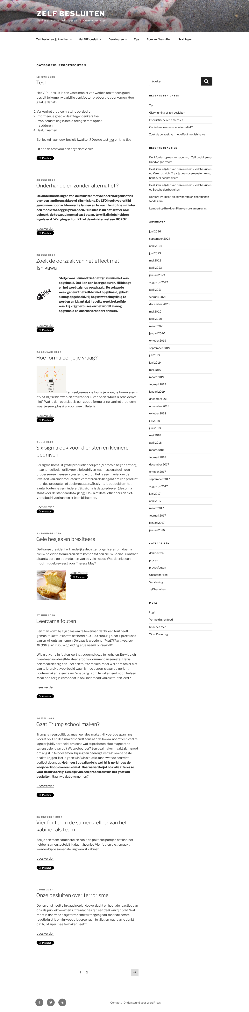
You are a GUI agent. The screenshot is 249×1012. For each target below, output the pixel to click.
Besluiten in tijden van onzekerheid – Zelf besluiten (180, 169)
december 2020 (159, 304)
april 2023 (155, 267)
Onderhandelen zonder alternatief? (77, 186)
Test (41, 82)
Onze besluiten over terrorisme (72, 895)
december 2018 (159, 398)
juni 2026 (155, 231)
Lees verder (45, 228)
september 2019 (159, 348)
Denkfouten (116, 39)
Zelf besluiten (71, 13)
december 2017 (159, 464)
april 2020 (155, 318)
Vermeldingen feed (161, 619)
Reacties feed (157, 627)
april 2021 (155, 289)
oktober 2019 (157, 340)
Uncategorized (158, 574)
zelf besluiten (157, 589)
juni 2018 (155, 428)
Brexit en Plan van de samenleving (185, 208)
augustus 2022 (158, 282)
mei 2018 (155, 435)
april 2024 (155, 245)
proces (153, 560)
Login (152, 612)
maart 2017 (156, 508)
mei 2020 (155, 311)
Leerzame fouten (56, 621)
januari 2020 (157, 333)
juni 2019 (155, 362)
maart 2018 (156, 449)
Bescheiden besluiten (166, 189)
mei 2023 (155, 260)
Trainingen (185, 39)
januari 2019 (157, 391)
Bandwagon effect (160, 161)
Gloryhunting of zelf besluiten (167, 112)
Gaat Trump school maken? (68, 724)
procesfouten (157, 567)
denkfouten (156, 553)
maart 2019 (156, 377)
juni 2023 (155, 253)
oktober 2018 (157, 413)
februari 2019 (157, 384)
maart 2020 (156, 326)
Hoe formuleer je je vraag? (67, 358)
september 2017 (159, 479)
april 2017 (155, 500)
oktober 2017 (157, 471)
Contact (115, 1002)
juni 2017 (154, 493)
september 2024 (159, 238)
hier (111, 139)
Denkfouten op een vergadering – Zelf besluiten (178, 157)
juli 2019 (154, 355)
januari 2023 (157, 275)
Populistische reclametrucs (166, 120)
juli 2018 (154, 420)
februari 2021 (157, 296)
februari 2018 (157, 457)
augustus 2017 (158, 486)
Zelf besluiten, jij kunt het (52, 39)
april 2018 (155, 442)
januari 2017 (157, 522)
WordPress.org (158, 634)
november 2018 (159, 406)
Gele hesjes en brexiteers (65, 539)
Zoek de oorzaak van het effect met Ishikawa (177, 134)
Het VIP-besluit (88, 39)
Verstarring (156, 582)
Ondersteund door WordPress (142, 1002)
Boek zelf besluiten (159, 39)
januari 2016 (157, 530)
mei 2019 (155, 369)
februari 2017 (157, 515)
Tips (136, 39)
